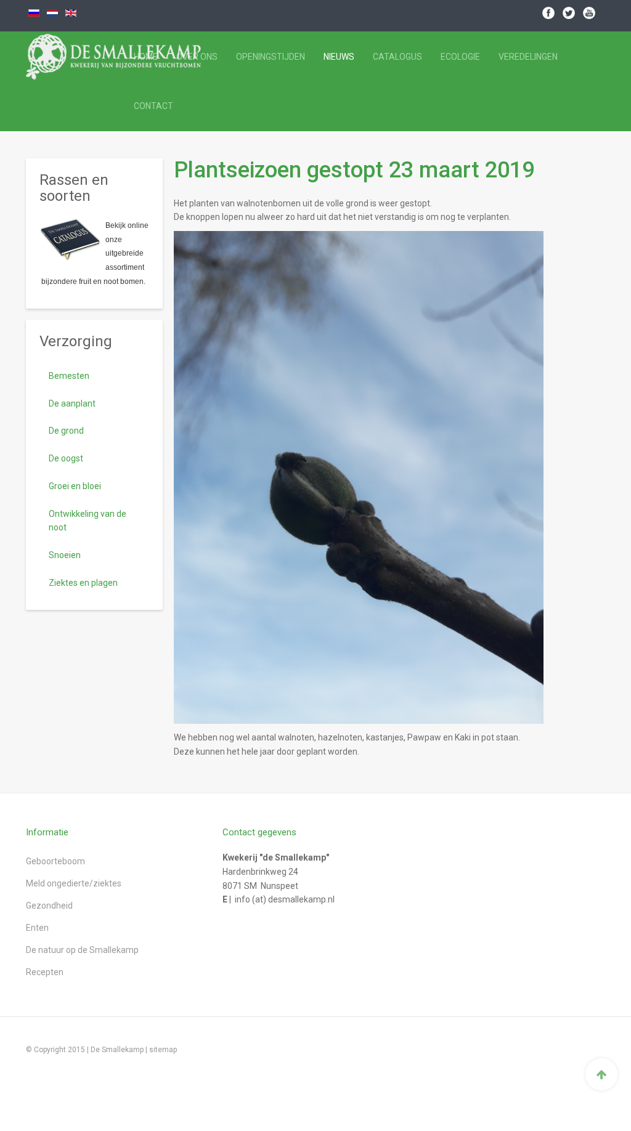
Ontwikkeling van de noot (87, 521)
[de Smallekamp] (69, 56)
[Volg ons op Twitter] (569, 12)
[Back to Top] (601, 1074)
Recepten (44, 972)
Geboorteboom (55, 861)
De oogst (66, 458)
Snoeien (65, 555)
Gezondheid (49, 905)
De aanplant (72, 403)
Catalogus (397, 57)
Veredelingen (528, 57)
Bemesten (69, 376)
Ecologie (460, 57)
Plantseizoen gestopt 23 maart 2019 (354, 170)
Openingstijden (270, 57)
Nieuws (339, 57)
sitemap (163, 1049)
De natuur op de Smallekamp (82, 950)
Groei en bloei (75, 486)
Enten (37, 928)
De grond (66, 431)
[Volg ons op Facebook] (548, 12)
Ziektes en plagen (83, 583)
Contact (153, 106)
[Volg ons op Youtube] (589, 12)
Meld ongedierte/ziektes (73, 883)
